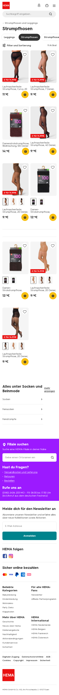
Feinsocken (8, 409)
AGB (48, 657)
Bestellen (9, 480)
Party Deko (8, 607)
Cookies (6, 660)
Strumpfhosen (29, 37)
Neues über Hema (11, 626)
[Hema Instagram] (11, 556)
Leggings (9, 37)
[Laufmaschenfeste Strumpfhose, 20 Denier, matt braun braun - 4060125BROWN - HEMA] (5, 201)
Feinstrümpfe (9, 419)
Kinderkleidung (10, 599)
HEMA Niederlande (41, 625)
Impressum (31, 660)
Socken (6, 399)
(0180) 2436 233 (11, 492)
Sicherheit (7, 647)
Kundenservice (10, 642)
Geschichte (8, 621)
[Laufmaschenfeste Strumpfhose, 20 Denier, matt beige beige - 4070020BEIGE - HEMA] (13, 201)
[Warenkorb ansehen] (47, 5)
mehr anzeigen (49, 389)
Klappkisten (8, 611)
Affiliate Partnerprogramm (43, 599)
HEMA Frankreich (39, 633)
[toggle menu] (54, 5)
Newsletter (36, 595)
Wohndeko (7, 603)
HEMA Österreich (39, 637)
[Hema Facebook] (5, 556)
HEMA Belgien (38, 629)
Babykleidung (9, 595)
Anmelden (29, 535)
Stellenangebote (10, 630)
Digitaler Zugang (10, 657)
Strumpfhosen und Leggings (21, 23)
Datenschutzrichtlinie (32, 657)
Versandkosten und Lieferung (20, 472)
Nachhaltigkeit (9, 634)
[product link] (15, 66)
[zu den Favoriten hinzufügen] (24, 54)
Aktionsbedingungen (12, 638)
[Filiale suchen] (52, 457)
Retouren (9, 476)
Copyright (18, 660)
